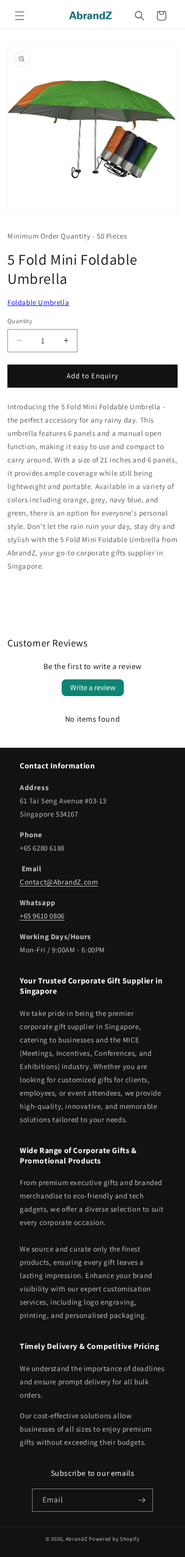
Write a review (92, 687)
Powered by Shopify (114, 1538)
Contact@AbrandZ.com (59, 881)
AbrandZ (77, 1538)
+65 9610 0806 (42, 915)
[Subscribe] (141, 1500)
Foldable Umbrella (38, 302)
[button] (20, 16)
